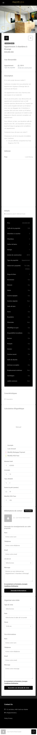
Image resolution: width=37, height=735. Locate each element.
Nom (5, 533)
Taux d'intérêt (8, 479)
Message (7, 567)
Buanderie (9, 399)
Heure (6, 622)
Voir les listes (28, 510)
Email (6, 550)
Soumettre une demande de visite (18, 688)
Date (5, 613)
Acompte (7, 470)
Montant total (8, 461)
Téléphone (7, 541)
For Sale (7, 43)
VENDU (12, 43)
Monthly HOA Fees (10, 496)
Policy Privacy (8, 718)
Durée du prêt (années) (11, 487)
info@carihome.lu (11, 712)
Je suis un (7, 559)
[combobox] (18, 563)
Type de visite (8, 605)
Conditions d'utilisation (11, 586)
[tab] (6, 38)
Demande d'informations (18, 590)
